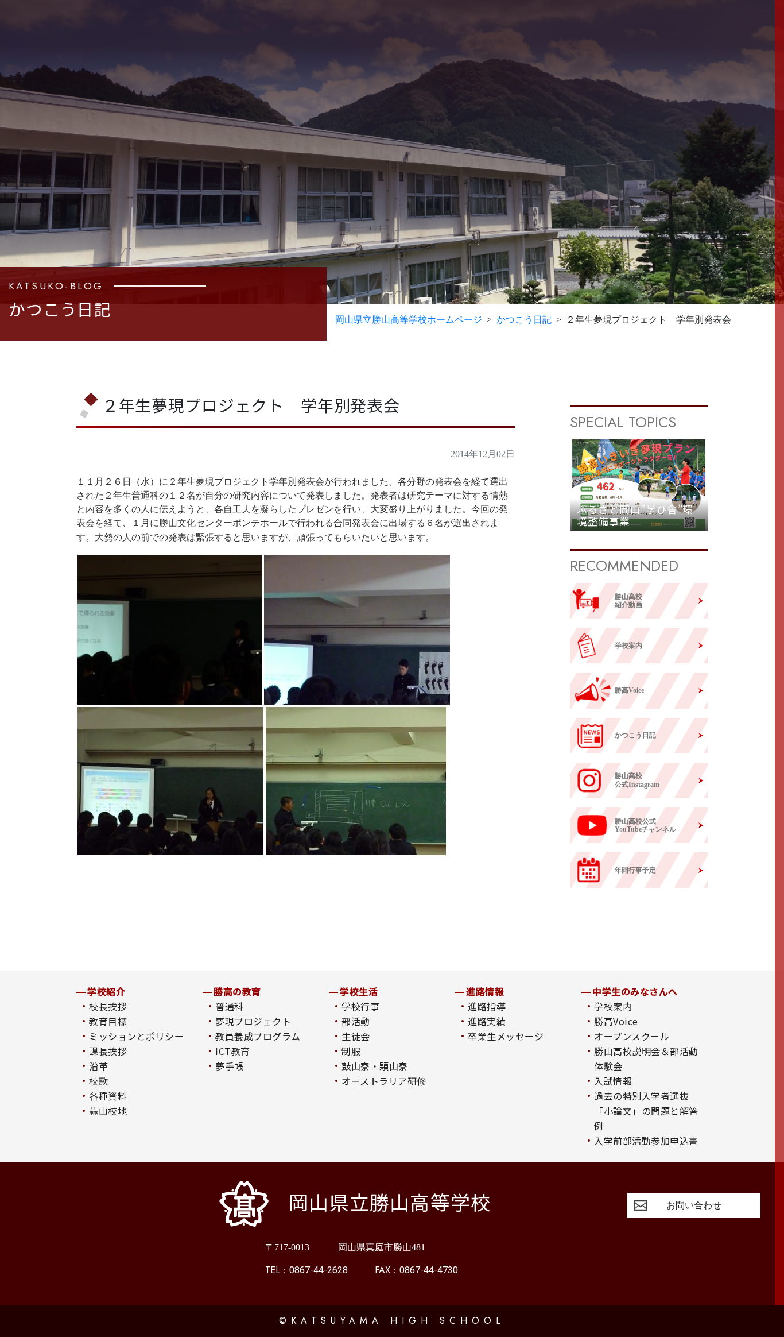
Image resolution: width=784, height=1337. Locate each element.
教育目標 (108, 1021)
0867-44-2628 (306, 1270)
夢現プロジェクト (253, 1021)
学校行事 (360, 1006)
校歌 (98, 1081)
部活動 (355, 1021)
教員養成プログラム (257, 1036)
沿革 (98, 1066)
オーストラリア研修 (383, 1081)
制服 (350, 1051)
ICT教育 (232, 1051)
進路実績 (487, 1021)
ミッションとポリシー (136, 1036)
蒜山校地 (108, 1111)
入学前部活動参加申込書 (646, 1140)
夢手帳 (229, 1066)
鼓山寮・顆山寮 (374, 1066)
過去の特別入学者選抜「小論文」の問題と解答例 (646, 1111)
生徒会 (355, 1036)
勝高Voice (616, 1021)
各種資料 (108, 1096)
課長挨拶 (108, 1051)
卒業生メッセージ (506, 1036)
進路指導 (487, 1006)
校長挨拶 (108, 1006)
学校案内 (613, 1006)
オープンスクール (631, 1036)
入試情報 (613, 1081)
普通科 (229, 1006)
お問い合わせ (693, 1205)
